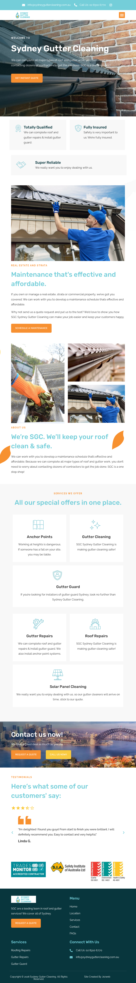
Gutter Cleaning (96, 537)
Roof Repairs (96, 636)
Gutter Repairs (39, 636)
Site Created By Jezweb (97, 976)
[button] (122, 15)
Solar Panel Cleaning (68, 686)
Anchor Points (39, 537)
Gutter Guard (68, 587)
